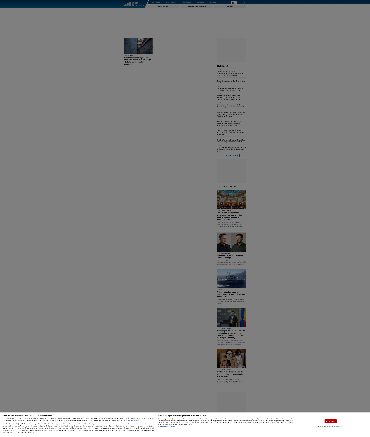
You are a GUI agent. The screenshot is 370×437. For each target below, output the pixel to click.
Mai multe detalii (133, 420)
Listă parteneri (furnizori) (166, 427)
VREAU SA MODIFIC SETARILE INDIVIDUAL (330, 426)
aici (83, 428)
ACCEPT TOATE (330, 421)
